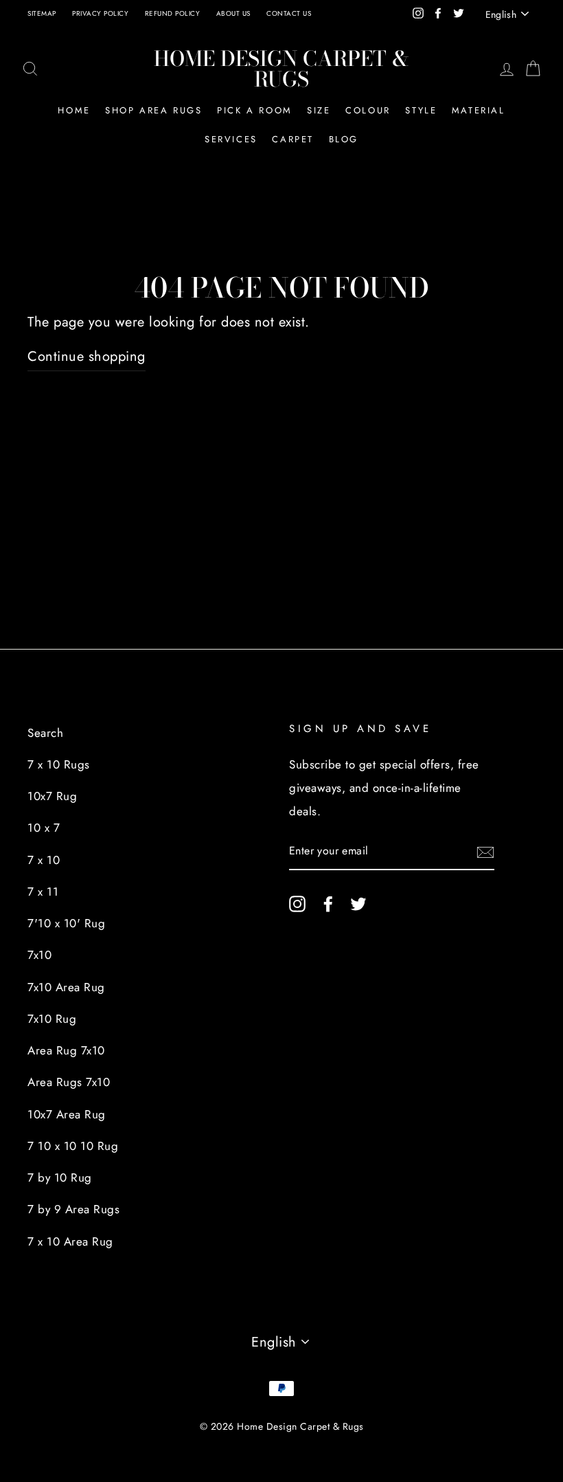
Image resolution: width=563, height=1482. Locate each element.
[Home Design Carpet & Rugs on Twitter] (358, 902)
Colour (368, 110)
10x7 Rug (52, 796)
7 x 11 (42, 891)
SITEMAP (41, 13)
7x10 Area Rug (66, 987)
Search (45, 733)
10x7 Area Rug (66, 1114)
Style (421, 110)
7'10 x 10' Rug (66, 923)
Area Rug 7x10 (66, 1050)
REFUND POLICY (172, 13)
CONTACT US (288, 13)
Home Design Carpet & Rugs (281, 68)
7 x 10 (43, 860)
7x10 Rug (51, 1018)
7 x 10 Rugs (58, 764)
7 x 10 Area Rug (70, 1241)
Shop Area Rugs (153, 110)
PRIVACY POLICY (100, 13)
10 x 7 (43, 827)
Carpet (293, 139)
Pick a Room (254, 110)
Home (74, 110)
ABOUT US (233, 13)
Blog (343, 139)
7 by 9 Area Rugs (73, 1209)
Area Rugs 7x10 (68, 1082)
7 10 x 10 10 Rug (72, 1146)
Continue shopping (86, 356)
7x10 (39, 955)
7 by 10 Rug (59, 1177)
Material (478, 110)
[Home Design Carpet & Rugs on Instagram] (297, 902)
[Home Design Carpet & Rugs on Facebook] (328, 902)
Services (231, 139)
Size (318, 110)
